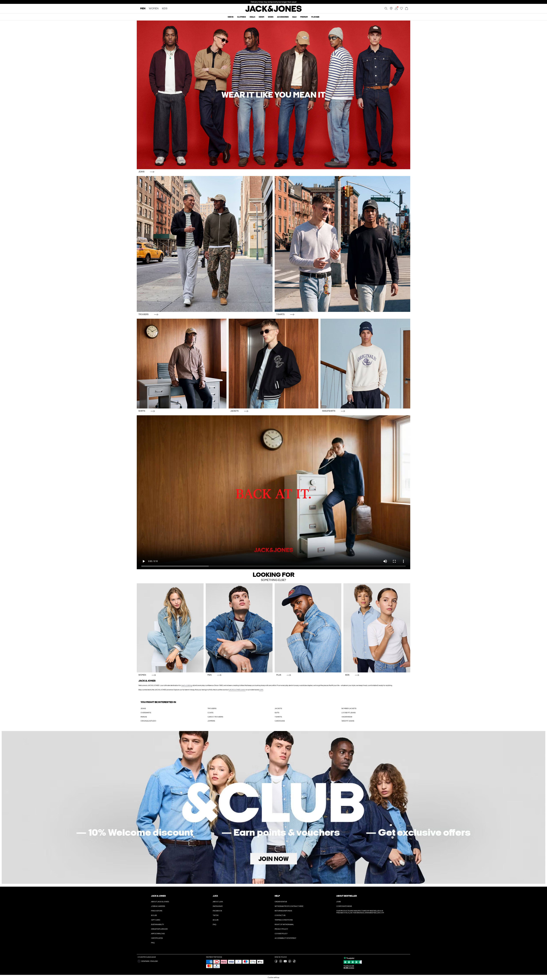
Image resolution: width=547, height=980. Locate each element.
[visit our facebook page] (276, 962)
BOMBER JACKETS (349, 708)
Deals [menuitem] (252, 17)
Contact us (280, 915)
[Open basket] (406, 8)
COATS (210, 713)
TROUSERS (212, 708)
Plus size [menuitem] (315, 17)
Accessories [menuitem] (283, 17)
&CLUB (154, 915)
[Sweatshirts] (365, 363)
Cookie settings (273, 977)
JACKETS (278, 708)
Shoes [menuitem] (270, 17)
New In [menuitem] (230, 17)
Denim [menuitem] (261, 17)
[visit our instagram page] (280, 962)
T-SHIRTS (278, 717)
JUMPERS (211, 721)
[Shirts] (181, 363)
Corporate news (344, 906)
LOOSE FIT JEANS (349, 713)
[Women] (170, 627)
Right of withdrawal (284, 924)
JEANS (143, 708)
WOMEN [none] (154, 8)
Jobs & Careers (158, 906)
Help (277, 896)
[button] (171, 961)
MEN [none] (142, 8)
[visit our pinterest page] (289, 962)
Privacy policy (281, 929)
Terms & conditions (284, 920)
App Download (158, 934)
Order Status (281, 902)
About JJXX (218, 902)
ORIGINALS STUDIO (148, 721)
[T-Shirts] (342, 244)
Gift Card (155, 920)
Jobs (338, 902)
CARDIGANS (280, 721)
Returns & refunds (283, 911)
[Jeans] (273, 95)
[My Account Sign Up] (273, 807)
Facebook (217, 911)
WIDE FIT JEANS (348, 721)
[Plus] (308, 627)
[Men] (239, 627)
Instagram (218, 906)
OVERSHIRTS (146, 713)
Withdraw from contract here (289, 906)
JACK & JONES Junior (237, 690)
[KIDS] (376, 627)
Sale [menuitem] (294, 17)
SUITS (277, 713)
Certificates (157, 938)
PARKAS (144, 717)
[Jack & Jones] (273, 11)
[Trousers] (205, 244)
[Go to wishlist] (401, 9)
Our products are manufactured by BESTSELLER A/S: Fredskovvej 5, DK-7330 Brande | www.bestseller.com (360, 912)
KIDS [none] (164, 8)
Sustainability (157, 924)
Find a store (156, 911)
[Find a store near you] (391, 9)
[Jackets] (273, 363)
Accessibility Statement (285, 938)
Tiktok (216, 915)
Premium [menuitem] (304, 17)
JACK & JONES (158, 896)
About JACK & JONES (160, 902)
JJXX (261, 690)
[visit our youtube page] (285, 962)
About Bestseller (346, 896)
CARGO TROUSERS (215, 717)
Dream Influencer (159, 929)
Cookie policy (281, 934)
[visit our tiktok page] (294, 962)
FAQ (153, 943)
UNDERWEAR (347, 717)
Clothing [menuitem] (241, 17)
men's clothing (186, 685)
